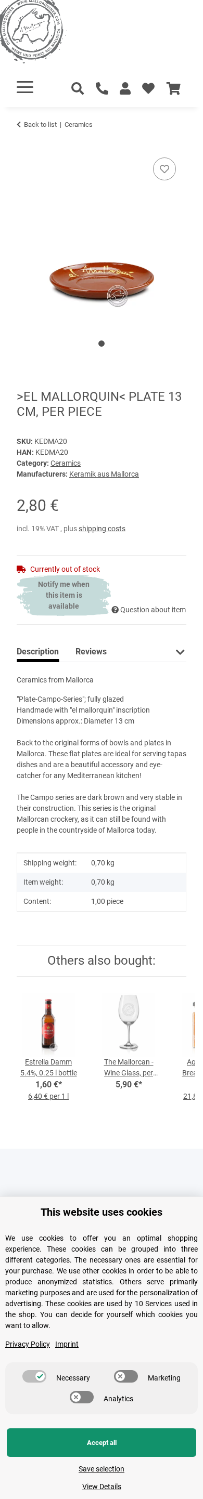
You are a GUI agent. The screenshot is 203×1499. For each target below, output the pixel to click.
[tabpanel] (101, 235)
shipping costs (102, 528)
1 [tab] (101, 343)
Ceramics (65, 463)
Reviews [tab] (91, 651)
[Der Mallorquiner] (44, 33)
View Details (101, 1486)
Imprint (67, 1344)
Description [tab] (38, 651)
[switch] (34, 1376)
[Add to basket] (25, 143)
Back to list (40, 124)
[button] (125, 88)
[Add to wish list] (164, 168)
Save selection (101, 1469)
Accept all (102, 1443)
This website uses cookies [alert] (101, 1212)
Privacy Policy (27, 1344)
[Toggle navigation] (25, 87)
